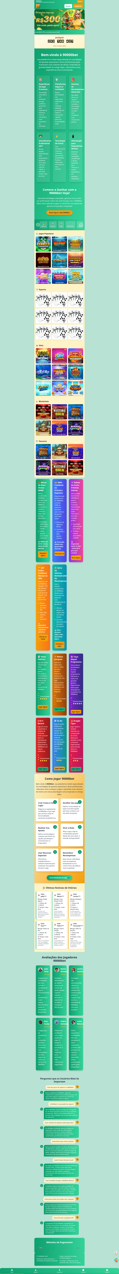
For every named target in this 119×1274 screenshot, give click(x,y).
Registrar (78, 6)
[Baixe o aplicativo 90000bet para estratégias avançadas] (59, 19)
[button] (56, 28)
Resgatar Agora (43, 554)
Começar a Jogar (59, 645)
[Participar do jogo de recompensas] (116, 1260)
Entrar (68, 6)
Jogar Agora (43, 707)
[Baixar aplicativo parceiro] (78, 1248)
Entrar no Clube (43, 638)
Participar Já (59, 554)
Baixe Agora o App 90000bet (59, 213)
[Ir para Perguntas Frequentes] (116, 1253)
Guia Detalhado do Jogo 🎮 (59, 878)
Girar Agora (76, 558)
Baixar (80, 1)
